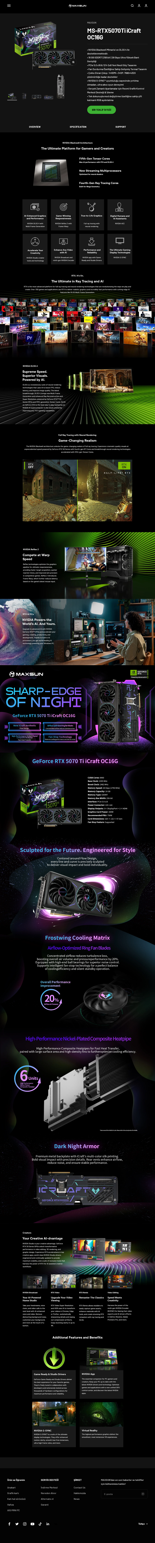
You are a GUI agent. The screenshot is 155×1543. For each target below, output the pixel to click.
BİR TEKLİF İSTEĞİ (101, 109)
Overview (35, 126)
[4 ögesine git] (48, 97)
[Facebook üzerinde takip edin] (9, 1524)
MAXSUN (91, 22)
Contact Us (79, 1487)
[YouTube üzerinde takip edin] (32, 1524)
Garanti (45, 1504)
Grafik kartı (13, 1493)
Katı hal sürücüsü (16, 1498)
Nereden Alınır (48, 1493)
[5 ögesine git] (60, 87)
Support (120, 126)
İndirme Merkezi (49, 1487)
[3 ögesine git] (36, 97)
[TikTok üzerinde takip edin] (40, 1524)
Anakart (11, 1487)
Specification (78, 126)
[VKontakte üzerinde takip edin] (56, 1524)
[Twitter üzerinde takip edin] (17, 1524)
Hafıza (10, 1504)
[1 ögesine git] (12, 96)
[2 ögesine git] (24, 96)
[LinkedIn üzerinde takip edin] (48, 1524)
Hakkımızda (80, 1493)
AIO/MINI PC (13, 1510)
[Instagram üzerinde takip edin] (25, 1524)
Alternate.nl (47, 1498)
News (77, 1498)
